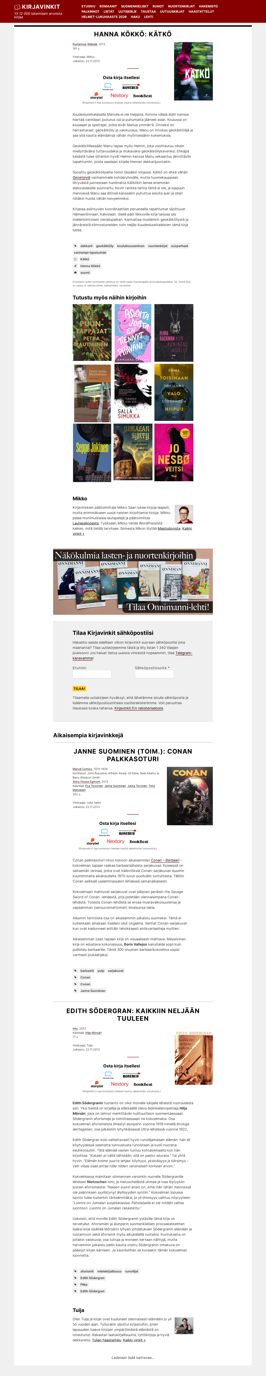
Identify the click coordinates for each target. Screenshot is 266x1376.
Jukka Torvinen (137, 785)
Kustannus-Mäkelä (85, 44)
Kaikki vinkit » (134, 1340)
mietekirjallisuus (109, 1271)
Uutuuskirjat (172, 11)
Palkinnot (91, 11)
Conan (85, 977)
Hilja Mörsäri (93, 1032)
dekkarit (86, 246)
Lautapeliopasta (86, 523)
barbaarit (87, 971)
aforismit (87, 1271)
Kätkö (84, 259)
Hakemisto (208, 6)
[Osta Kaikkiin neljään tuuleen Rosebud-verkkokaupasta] (133, 1078)
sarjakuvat (115, 971)
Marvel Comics (82, 769)
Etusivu (88, 6)
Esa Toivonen (94, 785)
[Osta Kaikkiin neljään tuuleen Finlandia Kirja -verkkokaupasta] (110, 1078)
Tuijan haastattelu (106, 1340)
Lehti (148, 17)
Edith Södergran (92, 1278)
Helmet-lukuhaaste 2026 (104, 17)
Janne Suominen (115, 785)
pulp (101, 971)
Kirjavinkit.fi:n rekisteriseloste (139, 708)
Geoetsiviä (81, 177)
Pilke (83, 1284)
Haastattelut (201, 11)
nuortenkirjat (157, 246)
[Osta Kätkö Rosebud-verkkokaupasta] (133, 89)
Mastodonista (169, 528)
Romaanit (108, 6)
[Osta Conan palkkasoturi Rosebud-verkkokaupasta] (129, 835)
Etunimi (79, 668)
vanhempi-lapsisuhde (90, 252)
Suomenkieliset (135, 6)
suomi (85, 272)
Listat (109, 11)
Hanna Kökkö (90, 266)
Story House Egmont (86, 781)
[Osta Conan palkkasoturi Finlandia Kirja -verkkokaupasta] (106, 835)
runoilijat (131, 1271)
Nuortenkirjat (181, 6)
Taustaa (148, 11)
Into (75, 1028)
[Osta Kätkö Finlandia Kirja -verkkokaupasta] (110, 89)
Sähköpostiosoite (152, 668)
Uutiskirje (127, 11)
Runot (158, 6)
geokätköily (105, 246)
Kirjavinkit (41, 6)
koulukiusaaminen (130, 246)
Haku (135, 17)
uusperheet (179, 246)
